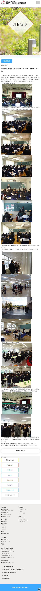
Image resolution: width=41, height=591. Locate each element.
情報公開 (5, 575)
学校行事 (10, 470)
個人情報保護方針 (8, 566)
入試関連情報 (10, 490)
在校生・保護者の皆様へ (7, 548)
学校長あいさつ (5, 512)
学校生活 (21, 507)
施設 (20, 516)
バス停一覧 (22, 521)
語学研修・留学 (5, 533)
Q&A (3, 545)
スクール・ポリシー (6, 514)
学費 (3, 543)
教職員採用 (6, 578)
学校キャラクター (6, 516)
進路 (3, 531)
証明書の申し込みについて (8, 562)
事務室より (10, 480)
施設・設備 (22, 518)
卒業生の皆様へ (5, 561)
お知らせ (10, 465)
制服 (21, 511)
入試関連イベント (6, 541)
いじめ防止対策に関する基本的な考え (13, 569)
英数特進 (4, 525)
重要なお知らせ (10, 460)
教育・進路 (4, 519)
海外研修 (10, 485)
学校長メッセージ (10, 495)
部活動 (10, 475)
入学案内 (3, 537)
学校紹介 (3, 507)
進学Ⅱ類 (4, 529)
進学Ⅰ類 (4, 527)
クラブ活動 (22, 513)
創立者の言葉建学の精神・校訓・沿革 (7, 509)
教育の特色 (4, 521)
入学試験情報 (5, 539)
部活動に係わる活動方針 (10, 572)
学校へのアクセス (24, 519)
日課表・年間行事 (24, 509)
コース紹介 (4, 523)
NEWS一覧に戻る (21, 451)
